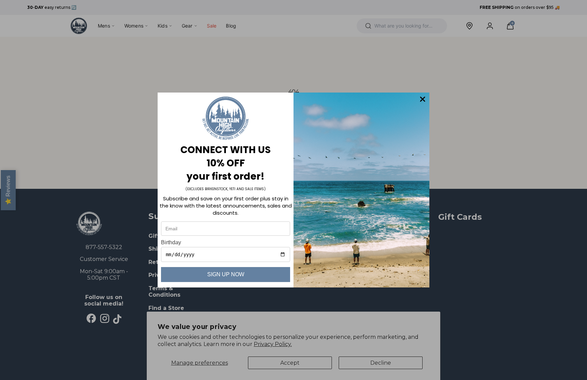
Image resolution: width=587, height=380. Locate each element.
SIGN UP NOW (225, 274)
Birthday (171, 242)
